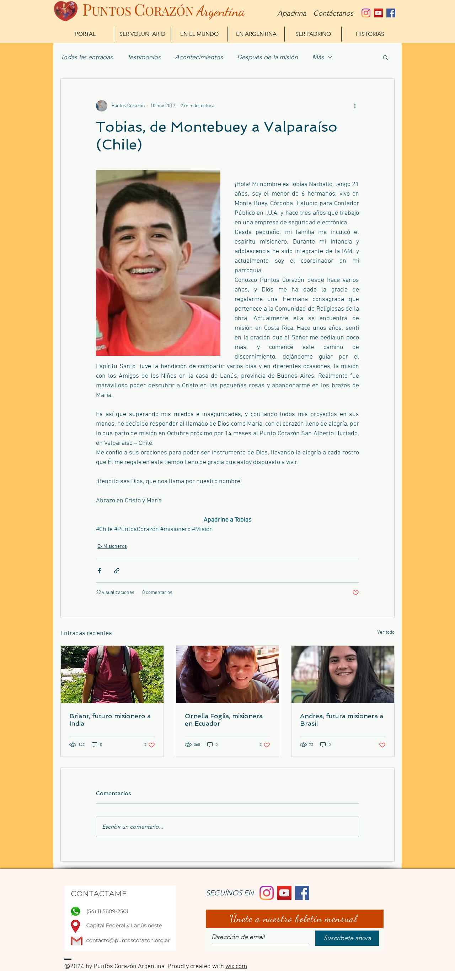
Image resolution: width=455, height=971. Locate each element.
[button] (385, 57)
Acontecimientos (199, 57)
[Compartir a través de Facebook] (99, 570)
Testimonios (144, 57)
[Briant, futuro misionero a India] (112, 674)
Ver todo (386, 632)
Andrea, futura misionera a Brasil (341, 719)
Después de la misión (267, 57)
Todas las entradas (86, 57)
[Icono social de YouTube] (378, 13)
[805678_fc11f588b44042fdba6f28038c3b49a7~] (366, 13)
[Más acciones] (354, 106)
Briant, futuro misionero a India (110, 719)
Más (318, 57)
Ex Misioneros (112, 547)
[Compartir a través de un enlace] (116, 570)
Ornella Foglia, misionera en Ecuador (224, 719)
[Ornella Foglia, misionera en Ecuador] (227, 674)
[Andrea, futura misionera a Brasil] (342, 674)
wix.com (236, 966)
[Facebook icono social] (390, 13)
